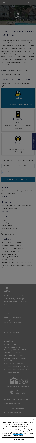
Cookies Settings (18, 439)
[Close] (34, 419)
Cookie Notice (18, 435)
